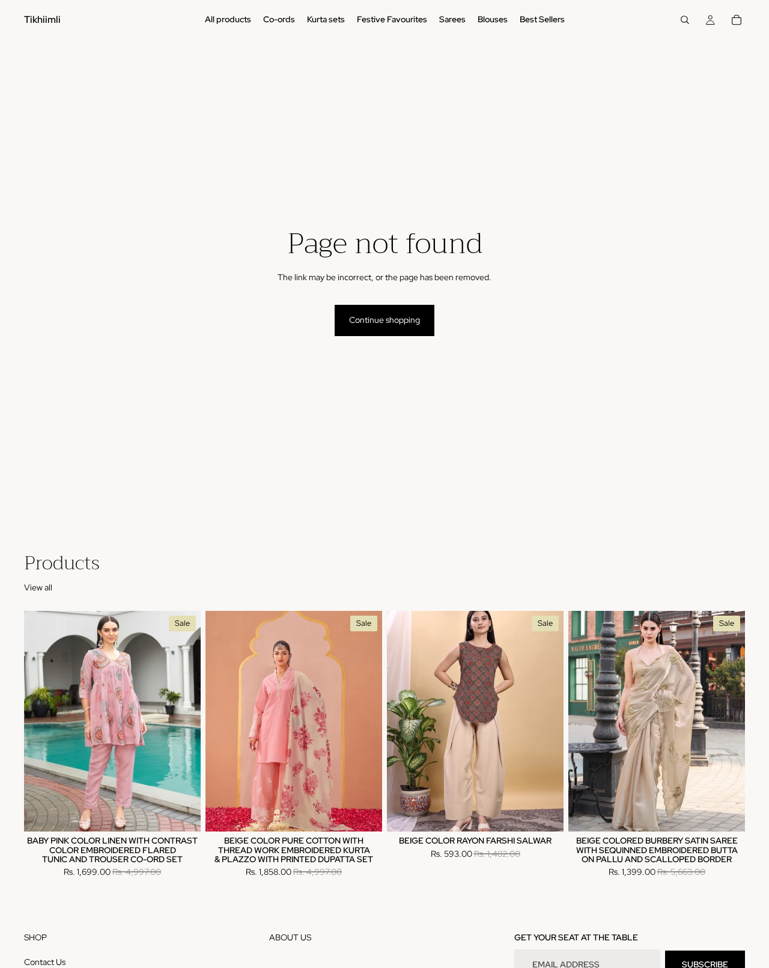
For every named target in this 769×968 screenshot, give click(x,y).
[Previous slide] (42, 721)
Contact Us (44, 962)
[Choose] (182, 813)
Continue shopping (384, 319)
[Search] (685, 20)
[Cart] (736, 20)
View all (38, 587)
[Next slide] (183, 721)
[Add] (726, 813)
